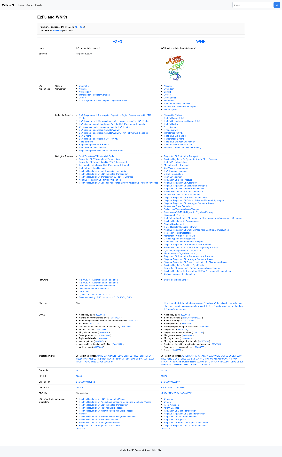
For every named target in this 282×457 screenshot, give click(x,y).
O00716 (79, 387)
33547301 (115, 317)
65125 (164, 370)
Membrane (169, 100)
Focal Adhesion (171, 404)
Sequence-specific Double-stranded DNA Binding (102, 150)
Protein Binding (86, 141)
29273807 (196, 317)
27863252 (186, 323)
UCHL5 (100, 361)
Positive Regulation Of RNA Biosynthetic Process (102, 398)
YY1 (113, 361)
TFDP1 (79, 361)
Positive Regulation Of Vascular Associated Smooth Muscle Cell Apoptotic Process (118, 182)
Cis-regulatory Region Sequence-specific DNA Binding (104, 126)
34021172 (94, 323)
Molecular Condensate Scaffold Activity (182, 147)
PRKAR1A (166, 361)
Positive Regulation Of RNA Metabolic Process (101, 407)
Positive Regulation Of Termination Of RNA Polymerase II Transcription (197, 270)
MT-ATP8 (218, 358)
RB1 (104, 358)
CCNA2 (107, 355)
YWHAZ (195, 364)
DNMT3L (128, 355)
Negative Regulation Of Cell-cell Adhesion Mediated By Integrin (194, 200)
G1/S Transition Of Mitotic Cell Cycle (96, 156)
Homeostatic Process (174, 215)
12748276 (79, 26)
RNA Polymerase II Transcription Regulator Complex (104, 100)
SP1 (133, 358)
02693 (79, 376)
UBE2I (240, 361)
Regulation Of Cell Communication (180, 416)
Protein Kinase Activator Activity (179, 141)
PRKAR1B (177, 361)
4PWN (164, 393)
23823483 (101, 329)
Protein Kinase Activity (175, 118)
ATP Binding (170, 126)
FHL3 (163, 358)
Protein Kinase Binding (175, 135)
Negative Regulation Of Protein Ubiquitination (185, 197)
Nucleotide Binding (173, 115)
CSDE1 (232, 355)
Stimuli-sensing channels (176, 279)
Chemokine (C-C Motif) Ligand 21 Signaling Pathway (188, 212)
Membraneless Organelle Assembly (181, 253)
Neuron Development (174, 223)
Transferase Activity (173, 132)
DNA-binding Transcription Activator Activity (99, 129)
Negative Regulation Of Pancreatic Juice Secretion (188, 244)
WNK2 (170, 364)
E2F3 (117, 41)
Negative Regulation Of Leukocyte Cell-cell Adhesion (189, 259)
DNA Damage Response (175, 170)
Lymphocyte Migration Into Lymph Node (182, 250)
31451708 (133, 320)
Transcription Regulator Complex (94, 94)
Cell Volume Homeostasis (176, 167)
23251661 (105, 335)
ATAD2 (99, 355)
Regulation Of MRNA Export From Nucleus (184, 188)
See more (81, 428)
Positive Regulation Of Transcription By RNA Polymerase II (107, 176)
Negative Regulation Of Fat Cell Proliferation (100, 179)
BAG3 (212, 355)
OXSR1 (226, 358)
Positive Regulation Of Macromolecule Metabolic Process (106, 410)
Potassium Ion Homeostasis (177, 232)
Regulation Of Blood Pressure (178, 179)
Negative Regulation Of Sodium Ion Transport (185, 185)
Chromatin (84, 85)
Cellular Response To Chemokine (179, 273)
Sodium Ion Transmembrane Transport (182, 209)
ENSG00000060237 (170, 381)
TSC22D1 (224, 361)
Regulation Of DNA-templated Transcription (99, 159)
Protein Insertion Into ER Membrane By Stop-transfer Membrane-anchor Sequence (203, 218)
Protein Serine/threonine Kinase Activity (183, 121)
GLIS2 (176, 358)
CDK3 (120, 355)
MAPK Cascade (171, 407)
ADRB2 (184, 355)
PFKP (234, 358)
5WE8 (183, 393)
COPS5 (224, 355)
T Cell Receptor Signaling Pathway (180, 226)
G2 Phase (83, 291)
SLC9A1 (200, 361)
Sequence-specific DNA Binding (94, 144)
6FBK (189, 393)
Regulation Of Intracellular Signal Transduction (186, 422)
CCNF (114, 355)
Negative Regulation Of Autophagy (180, 182)
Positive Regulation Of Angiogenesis (181, 220)
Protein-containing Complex (177, 103)
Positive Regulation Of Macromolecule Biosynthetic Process (107, 416)
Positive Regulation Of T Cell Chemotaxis (183, 191)
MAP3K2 (200, 358)
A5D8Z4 (165, 387)
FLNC (169, 358)
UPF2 (163, 364)
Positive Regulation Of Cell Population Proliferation (103, 170)
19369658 (176, 350)
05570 (164, 376)
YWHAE (178, 364)
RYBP (127, 358)
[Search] (277, 5)
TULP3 (232, 361)
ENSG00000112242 (85, 381)
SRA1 (144, 358)
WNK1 (202, 41)
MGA (85, 358)
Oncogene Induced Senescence (94, 288)
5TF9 (170, 393)
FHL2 (135, 355)
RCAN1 (110, 358)
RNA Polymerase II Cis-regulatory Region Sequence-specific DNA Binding (114, 121)
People (38, 4)
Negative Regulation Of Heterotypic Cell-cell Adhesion (189, 203)
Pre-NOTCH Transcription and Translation (98, 279)
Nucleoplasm (85, 91)
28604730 (182, 329)
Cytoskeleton (170, 97)
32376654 (100, 314)
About (29, 4)
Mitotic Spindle (171, 109)
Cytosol (82, 97)
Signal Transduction (173, 173)
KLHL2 (183, 358)
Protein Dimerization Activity (92, 147)
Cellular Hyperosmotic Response (179, 238)
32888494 (185, 338)
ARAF (198, 355)
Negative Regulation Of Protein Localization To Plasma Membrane (195, 262)
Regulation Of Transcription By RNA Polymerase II (103, 162)
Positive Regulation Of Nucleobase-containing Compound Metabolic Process (115, 401)
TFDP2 (86, 361)
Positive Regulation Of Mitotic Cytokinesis (184, 265)
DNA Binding (85, 135)
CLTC (217, 355)
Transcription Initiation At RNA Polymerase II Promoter (105, 165)
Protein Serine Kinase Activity (178, 144)
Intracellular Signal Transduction (179, 206)
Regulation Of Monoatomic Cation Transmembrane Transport (192, 268)
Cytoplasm (169, 88)
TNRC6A (215, 361)
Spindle (167, 91)
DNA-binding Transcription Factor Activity (98, 138)
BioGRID (57, 30)
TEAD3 (151, 358)
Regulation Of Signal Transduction (180, 410)
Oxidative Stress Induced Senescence (97, 285)
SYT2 (207, 361)
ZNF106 (203, 364)
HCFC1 (147, 355)
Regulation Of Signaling (175, 419)
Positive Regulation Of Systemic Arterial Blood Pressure (190, 159)
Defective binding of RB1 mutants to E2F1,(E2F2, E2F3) (105, 297)
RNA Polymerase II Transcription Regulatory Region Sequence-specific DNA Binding (115, 117)
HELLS (79, 358)
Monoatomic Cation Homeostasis (179, 235)
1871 (78, 370)
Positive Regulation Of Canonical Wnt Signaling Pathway (191, 247)
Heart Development (173, 176)
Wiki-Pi (8, 5)
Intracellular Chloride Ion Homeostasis (182, 194)
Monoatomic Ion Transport (176, 165)
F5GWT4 (173, 387)
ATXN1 (205, 355)
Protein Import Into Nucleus (92, 167)
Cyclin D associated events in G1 (95, 294)
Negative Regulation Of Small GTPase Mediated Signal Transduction (196, 229)
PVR (184, 361)
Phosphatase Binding (174, 138)
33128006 (98, 347)
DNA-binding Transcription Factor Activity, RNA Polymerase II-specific (112, 123)
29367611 (216, 344)
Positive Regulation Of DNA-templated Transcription (103, 173)
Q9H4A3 (183, 387)
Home (21, 4)
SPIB (138, 358)
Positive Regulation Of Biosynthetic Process (100, 422)
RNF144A (119, 358)
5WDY (176, 393)
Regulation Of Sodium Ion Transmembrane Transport (189, 256)
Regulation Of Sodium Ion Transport (181, 156)
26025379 (103, 332)
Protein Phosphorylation (175, 162)
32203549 (102, 338)
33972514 (126, 326)
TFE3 (93, 361)
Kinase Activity (171, 129)
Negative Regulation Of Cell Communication (184, 425)
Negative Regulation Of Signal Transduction (184, 413)
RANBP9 (191, 361)
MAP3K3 (209, 358)
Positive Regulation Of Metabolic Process (98, 419)
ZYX (209, 364)
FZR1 (141, 355)
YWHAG (186, 364)
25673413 (187, 317)
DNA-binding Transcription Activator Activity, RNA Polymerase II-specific (113, 132)
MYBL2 (92, 358)
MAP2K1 (191, 358)
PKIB (99, 358)
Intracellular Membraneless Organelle (181, 106)
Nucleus (83, 88)
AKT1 (192, 355)
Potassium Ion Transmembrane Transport (183, 241)
